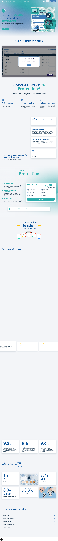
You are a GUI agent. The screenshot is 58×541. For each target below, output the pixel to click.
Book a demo (5, 28)
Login (47, 1)
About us (9, 1)
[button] (14, 1)
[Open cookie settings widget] (1, 539)
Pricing (24, 1)
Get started (41, 199)
